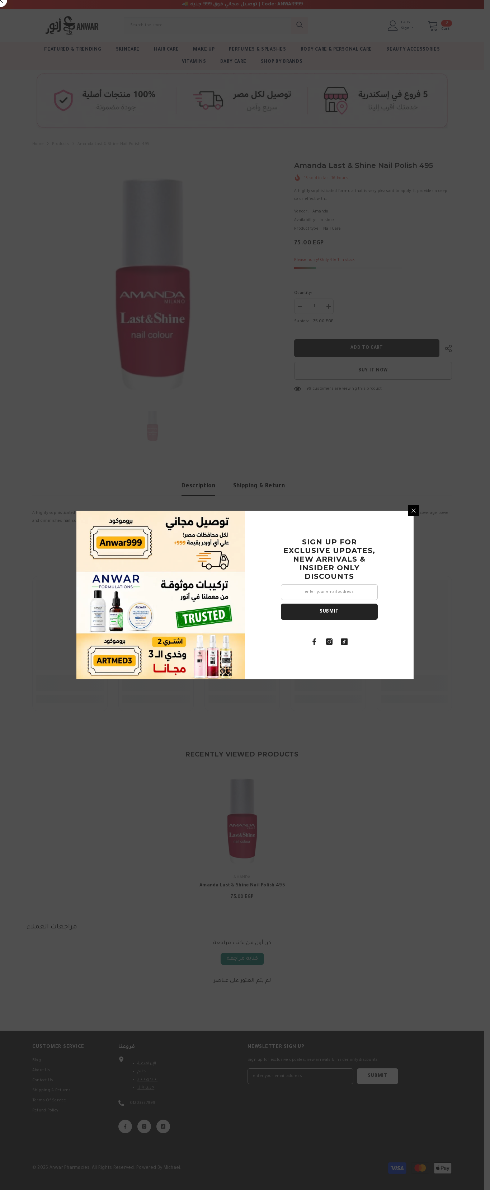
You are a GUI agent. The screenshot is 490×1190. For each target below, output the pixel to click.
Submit (329, 611)
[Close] (413, 510)
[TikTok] (344, 641)
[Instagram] (329, 641)
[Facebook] (314, 641)
